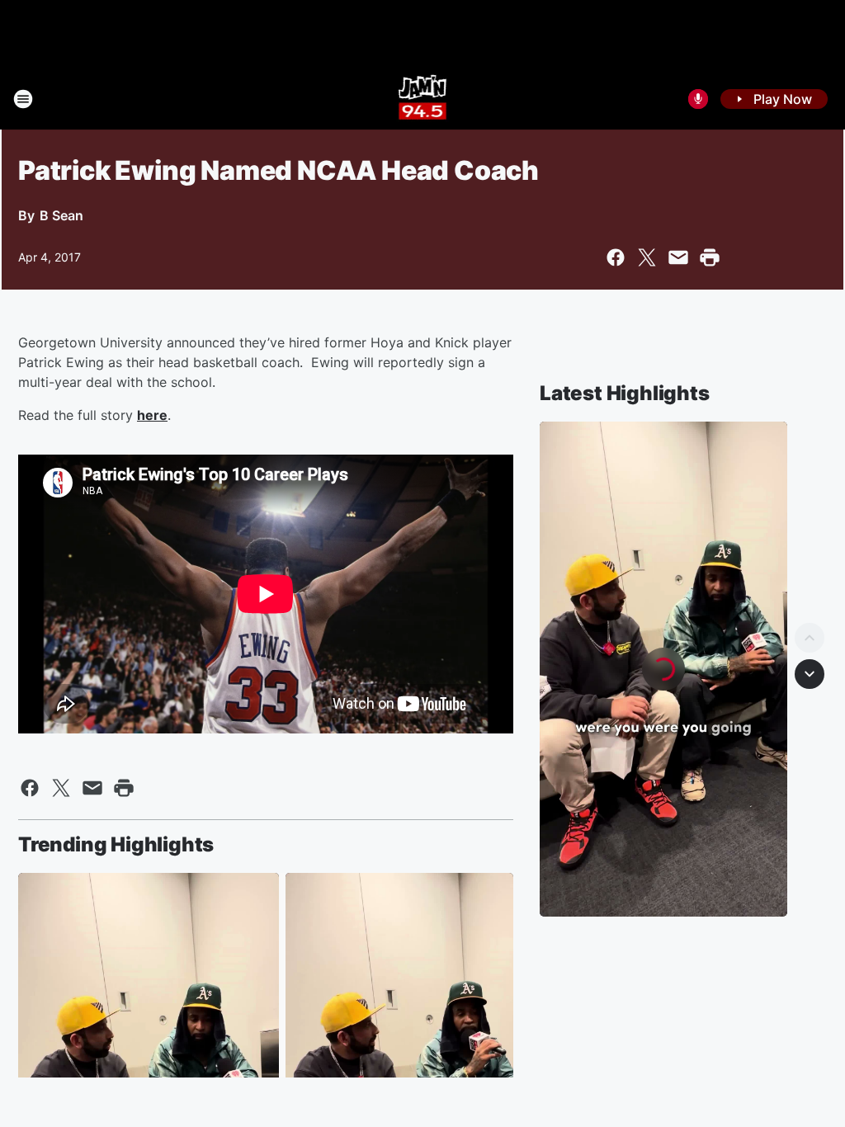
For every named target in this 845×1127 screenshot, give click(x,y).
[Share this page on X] (647, 257)
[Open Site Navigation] (23, 99)
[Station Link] (423, 99)
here (152, 415)
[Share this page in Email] (678, 257)
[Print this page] (709, 257)
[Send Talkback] (698, 99)
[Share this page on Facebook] (615, 257)
